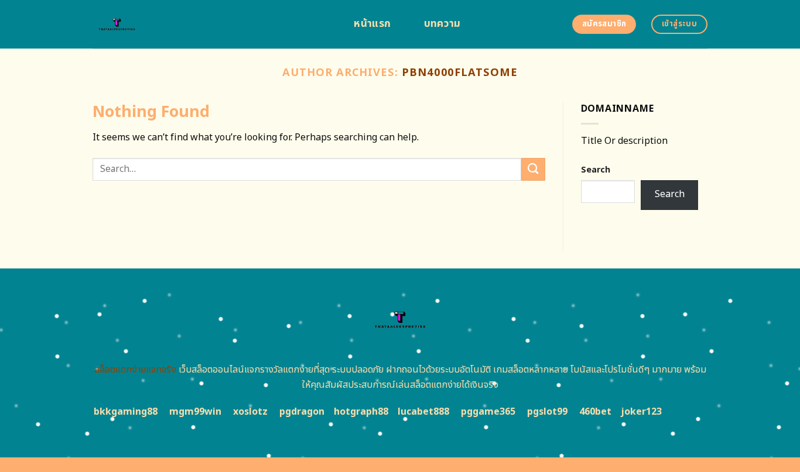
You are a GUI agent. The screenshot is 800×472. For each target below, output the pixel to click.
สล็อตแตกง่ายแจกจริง (135, 370)
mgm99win (195, 412)
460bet (595, 412)
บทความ (442, 24)
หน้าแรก (372, 24)
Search (595, 170)
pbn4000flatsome (460, 72)
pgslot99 (547, 412)
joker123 (641, 412)
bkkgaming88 (126, 412)
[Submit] (533, 169)
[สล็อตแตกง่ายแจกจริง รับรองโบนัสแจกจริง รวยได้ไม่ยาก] (210, 24)
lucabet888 (423, 412)
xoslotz (250, 412)
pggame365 (488, 412)
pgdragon (301, 412)
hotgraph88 (361, 412)
